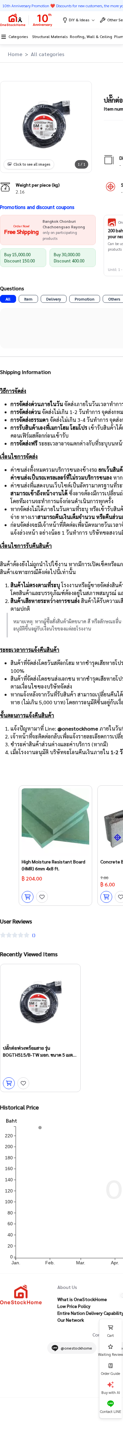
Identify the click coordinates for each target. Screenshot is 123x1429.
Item (28, 298)
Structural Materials (50, 36)
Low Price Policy (74, 1306)
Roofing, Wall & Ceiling (91, 36)
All (8, 298)
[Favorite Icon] (42, 897)
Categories (18, 36)
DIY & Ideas (79, 19)
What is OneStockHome (82, 1299)
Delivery (53, 298)
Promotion (84, 298)
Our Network (70, 1320)
